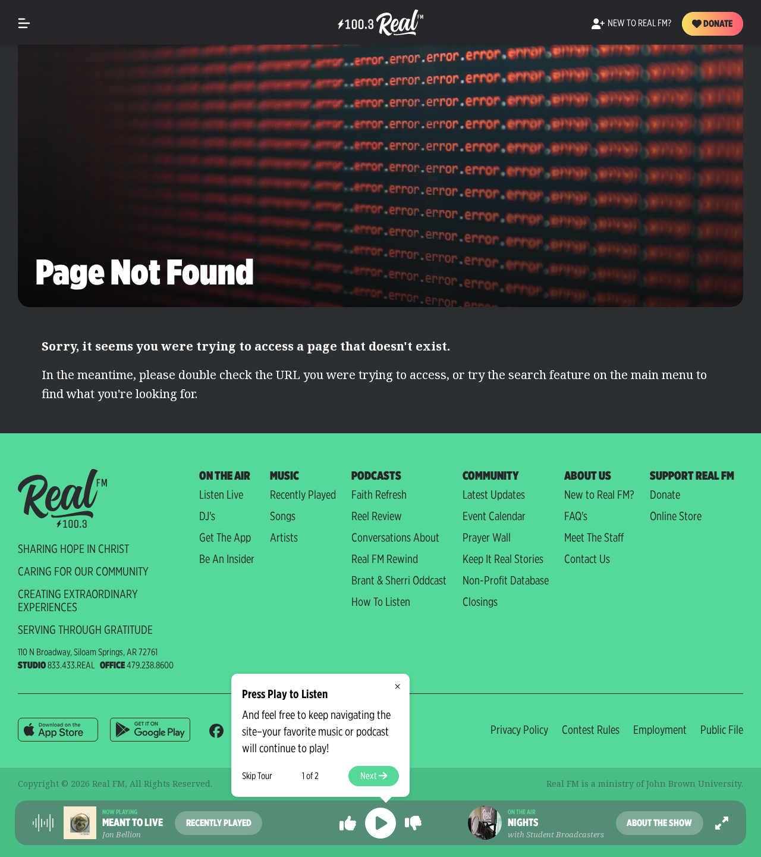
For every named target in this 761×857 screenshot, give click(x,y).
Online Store (676, 516)
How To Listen (380, 602)
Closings (480, 602)
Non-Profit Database (506, 580)
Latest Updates (494, 494)
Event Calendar (494, 516)
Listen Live (221, 494)
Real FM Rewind (384, 559)
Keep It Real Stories (503, 559)
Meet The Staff (594, 537)
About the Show (659, 822)
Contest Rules (591, 729)
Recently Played (303, 494)
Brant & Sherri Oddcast (398, 580)
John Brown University (693, 783)
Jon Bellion (121, 834)
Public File (721, 729)
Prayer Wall (487, 537)
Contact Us (587, 559)
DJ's (207, 516)
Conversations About (395, 537)
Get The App (225, 537)
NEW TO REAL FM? (639, 23)
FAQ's (575, 516)
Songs (282, 516)
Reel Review (376, 516)
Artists (284, 537)
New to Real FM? (599, 494)
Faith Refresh (379, 494)
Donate (717, 23)
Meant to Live (132, 822)
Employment (660, 729)
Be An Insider (226, 559)
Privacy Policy (519, 729)
